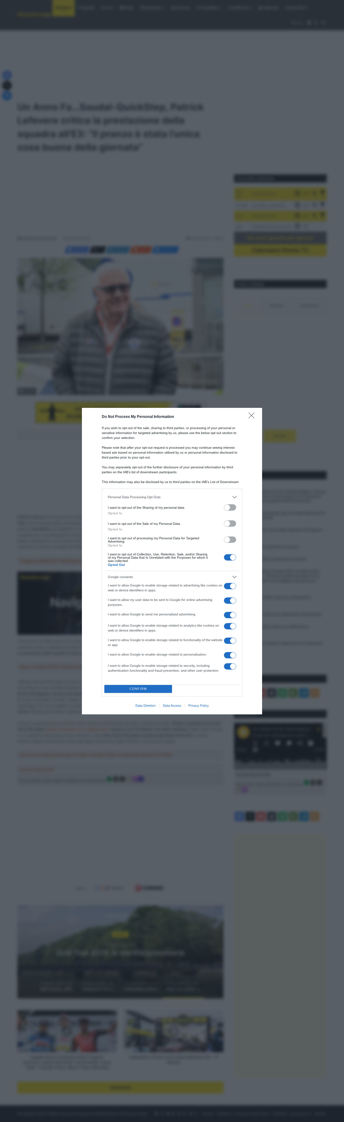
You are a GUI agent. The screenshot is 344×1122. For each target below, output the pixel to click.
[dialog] (172, 561)
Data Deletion (145, 705)
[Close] (253, 417)
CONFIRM (138, 689)
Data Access (172, 705)
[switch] (230, 507)
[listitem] (172, 497)
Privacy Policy (198, 705)
